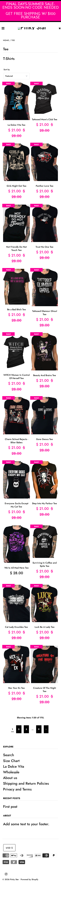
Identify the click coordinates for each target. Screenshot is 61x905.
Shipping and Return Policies (26, 783)
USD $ (9, 847)
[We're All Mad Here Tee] (16, 544)
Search (8, 754)
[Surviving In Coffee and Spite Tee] (44, 541)
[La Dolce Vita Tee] (16, 101)
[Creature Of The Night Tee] (44, 664)
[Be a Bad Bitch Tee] (16, 287)
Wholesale (11, 772)
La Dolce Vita (13, 766)
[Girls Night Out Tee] (16, 162)
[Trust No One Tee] (44, 223)
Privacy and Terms (17, 789)
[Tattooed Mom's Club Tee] (44, 98)
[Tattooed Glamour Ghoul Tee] (44, 287)
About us (10, 777)
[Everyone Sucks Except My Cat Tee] (16, 480)
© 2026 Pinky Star (10, 879)
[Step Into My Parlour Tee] (44, 480)
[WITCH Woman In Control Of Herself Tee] (16, 351)
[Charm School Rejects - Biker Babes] (16, 415)
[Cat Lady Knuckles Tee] (16, 603)
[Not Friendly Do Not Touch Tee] (16, 223)
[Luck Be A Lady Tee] (44, 603)
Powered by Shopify (29, 879)
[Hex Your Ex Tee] (16, 664)
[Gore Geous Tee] (44, 415)
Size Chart (11, 760)
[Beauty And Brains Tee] (44, 352)
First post (10, 806)
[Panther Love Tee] (44, 162)
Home (6, 40)
